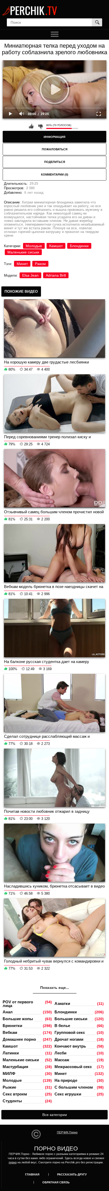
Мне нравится (31, 126)
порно (13, 1162)
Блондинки (79, 246)
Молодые (34, 246)
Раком (40, 264)
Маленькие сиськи (23, 252)
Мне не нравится (40, 126)
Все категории (54, 1115)
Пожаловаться (54, 149)
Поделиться (54, 161)
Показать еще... (54, 987)
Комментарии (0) (54, 174)
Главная (32, 1174)
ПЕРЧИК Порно (67, 1132)
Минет (22, 264)
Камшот (56, 246)
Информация (54, 136)
